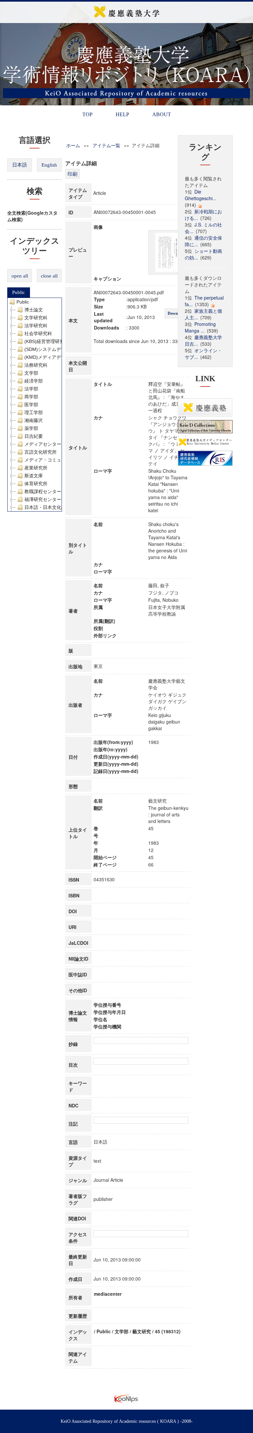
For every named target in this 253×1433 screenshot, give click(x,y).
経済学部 (33, 381)
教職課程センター (42, 491)
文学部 (31, 373)
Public (18, 292)
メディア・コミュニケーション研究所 (63, 460)
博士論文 (33, 309)
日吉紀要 (33, 436)
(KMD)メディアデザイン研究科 (56, 357)
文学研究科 (35, 317)
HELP (122, 114)
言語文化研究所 (40, 452)
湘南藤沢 (33, 420)
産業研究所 (35, 467)
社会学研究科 (38, 333)
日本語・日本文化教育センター (56, 507)
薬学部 (31, 428)
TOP (87, 114)
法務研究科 (35, 365)
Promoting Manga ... (200, 327)
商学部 (31, 396)
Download (176, 313)
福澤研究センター (42, 499)
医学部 (31, 404)
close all (49, 276)
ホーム (73, 145)
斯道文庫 (33, 475)
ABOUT (161, 114)
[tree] (34, 405)
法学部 (31, 388)
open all (20, 276)
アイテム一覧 (106, 145)
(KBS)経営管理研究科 (46, 341)
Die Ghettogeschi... (200, 194)
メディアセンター (42, 444)
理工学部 (33, 412)
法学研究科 (35, 325)
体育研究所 (35, 483)
